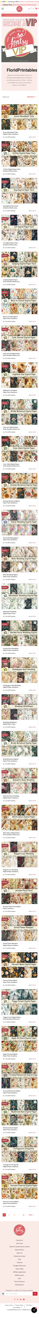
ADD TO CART (29, 126)
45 (23, 1215)
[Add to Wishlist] (35, 106)
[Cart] (36, 8)
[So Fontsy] (19, 9)
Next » (31, 1215)
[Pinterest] (20, 1299)
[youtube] (24, 1299)
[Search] (29, 8)
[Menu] (5, 8)
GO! (35, 1293)
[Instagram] (17, 1299)
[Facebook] (14, 1299)
